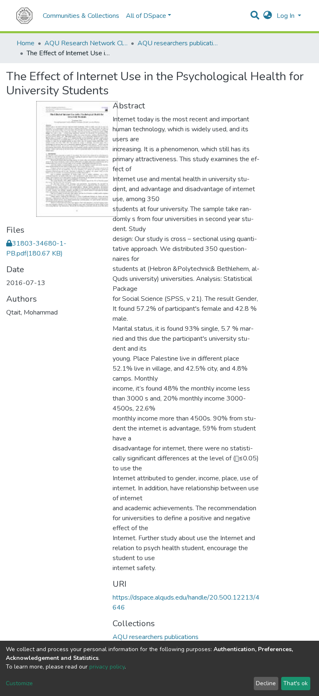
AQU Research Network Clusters (86, 43)
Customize (19, 683)
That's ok (295, 683)
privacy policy (107, 667)
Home (25, 43)
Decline (266, 683)
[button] (267, 16)
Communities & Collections (81, 15)
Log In (286, 15)
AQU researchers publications (179, 43)
